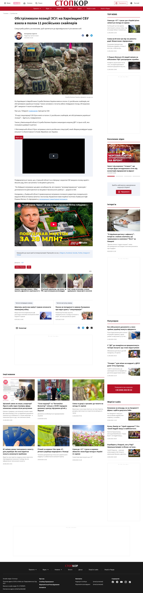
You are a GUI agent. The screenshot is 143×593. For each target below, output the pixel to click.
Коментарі (22, 328)
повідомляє (33, 111)
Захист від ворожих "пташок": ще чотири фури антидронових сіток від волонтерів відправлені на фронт (122, 168)
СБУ (22, 263)
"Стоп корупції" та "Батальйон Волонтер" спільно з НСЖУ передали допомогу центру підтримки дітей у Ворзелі (52, 407)
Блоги (70, 9)
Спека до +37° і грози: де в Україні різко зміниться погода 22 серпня (123, 21)
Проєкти (36, 9)
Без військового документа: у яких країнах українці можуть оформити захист (121, 329)
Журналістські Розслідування (49, 585)
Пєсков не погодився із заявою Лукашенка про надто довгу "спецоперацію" (73, 308)
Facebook (69, 253)
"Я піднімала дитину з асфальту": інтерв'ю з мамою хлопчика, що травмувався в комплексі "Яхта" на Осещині (121, 238)
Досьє (80, 9)
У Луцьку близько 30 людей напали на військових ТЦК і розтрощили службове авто (123, 59)
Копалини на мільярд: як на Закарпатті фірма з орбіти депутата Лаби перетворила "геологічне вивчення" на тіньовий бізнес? (123, 411)
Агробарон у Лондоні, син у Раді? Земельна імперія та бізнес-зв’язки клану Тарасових (121, 447)
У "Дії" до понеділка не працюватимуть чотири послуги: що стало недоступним (123, 346)
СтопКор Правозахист (46, 582)
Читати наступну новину (64, 303)
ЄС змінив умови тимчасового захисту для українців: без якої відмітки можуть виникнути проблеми (18, 451)
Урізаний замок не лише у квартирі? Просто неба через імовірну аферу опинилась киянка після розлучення (17, 406)
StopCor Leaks (91, 9)
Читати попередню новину (24, 303)
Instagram (86, 253)
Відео (47, 9)
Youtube (74, 253)
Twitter (80, 253)
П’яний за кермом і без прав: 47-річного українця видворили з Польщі (53, 450)
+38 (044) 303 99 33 (123, 390)
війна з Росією (20, 267)
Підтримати (122, 3)
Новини (59, 9)
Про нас (41, 579)
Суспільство (13, 13)
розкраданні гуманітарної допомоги (53, 199)
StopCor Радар (105, 9)
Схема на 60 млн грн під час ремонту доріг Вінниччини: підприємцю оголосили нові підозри (121, 41)
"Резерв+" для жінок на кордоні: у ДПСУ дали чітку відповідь (123, 364)
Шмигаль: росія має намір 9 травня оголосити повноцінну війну (33, 308)
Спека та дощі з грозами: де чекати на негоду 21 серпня (87, 404)
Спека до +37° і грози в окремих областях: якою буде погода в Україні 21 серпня (87, 451)
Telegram (62, 253)
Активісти (42, 588)
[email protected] (20, 589)
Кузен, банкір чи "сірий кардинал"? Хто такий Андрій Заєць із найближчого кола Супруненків (123, 428)
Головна (5, 13)
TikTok (18, 255)
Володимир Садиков (30, 34)
